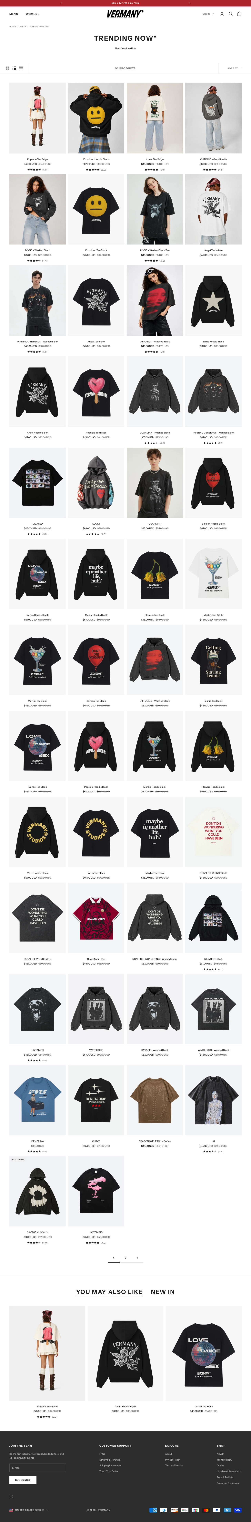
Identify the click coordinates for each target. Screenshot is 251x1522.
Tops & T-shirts (225, 1477)
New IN (163, 1291)
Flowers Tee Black (155, 614)
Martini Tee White (213, 614)
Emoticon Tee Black (96, 250)
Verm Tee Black (96, 872)
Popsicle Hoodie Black (96, 786)
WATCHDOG (96, 1049)
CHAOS (96, 1141)
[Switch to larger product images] (7, 68)
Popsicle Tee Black (96, 432)
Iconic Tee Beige (155, 159)
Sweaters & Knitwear (228, 1483)
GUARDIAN (155, 523)
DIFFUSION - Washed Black (155, 341)
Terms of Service (174, 1465)
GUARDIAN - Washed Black (155, 432)
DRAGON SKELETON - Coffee (155, 1141)
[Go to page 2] (137, 1258)
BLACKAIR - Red (96, 958)
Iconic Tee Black (213, 700)
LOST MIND (96, 1232)
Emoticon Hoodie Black (96, 159)
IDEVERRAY (37, 1141)
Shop (23, 26)
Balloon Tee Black (96, 700)
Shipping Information (110, 1465)
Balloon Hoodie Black (213, 523)
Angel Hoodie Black (37, 432)
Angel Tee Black (96, 341)
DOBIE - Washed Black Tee (155, 250)
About (168, 1453)
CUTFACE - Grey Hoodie (213, 159)
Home (12, 26)
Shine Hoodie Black (213, 341)
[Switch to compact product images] (21, 68)
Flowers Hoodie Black (213, 786)
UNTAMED (38, 1049)
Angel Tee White (213, 250)
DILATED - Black (213, 958)
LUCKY (96, 523)
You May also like (109, 1291)
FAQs (102, 1453)
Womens (33, 14)
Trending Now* (39, 26)
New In (220, 1453)
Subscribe (23, 1479)
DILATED (38, 523)
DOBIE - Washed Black (37, 250)
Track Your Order (108, 1471)
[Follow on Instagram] (11, 1496)
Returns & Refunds (109, 1459)
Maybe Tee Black (155, 872)
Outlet (220, 1465)
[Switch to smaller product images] (14, 68)
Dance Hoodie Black (37, 614)
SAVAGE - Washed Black (154, 1049)
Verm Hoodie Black (37, 872)
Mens (13, 14)
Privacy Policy (172, 1459)
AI (213, 1141)
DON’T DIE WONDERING (213, 872)
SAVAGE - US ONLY (37, 1232)
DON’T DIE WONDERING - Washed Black (154, 958)
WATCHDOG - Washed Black (213, 1049)
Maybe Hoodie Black (96, 614)
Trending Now (224, 1459)
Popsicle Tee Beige (37, 159)
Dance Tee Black (37, 786)
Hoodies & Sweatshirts (229, 1471)
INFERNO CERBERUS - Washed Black (37, 341)
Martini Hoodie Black (154, 786)
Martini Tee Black (37, 700)
